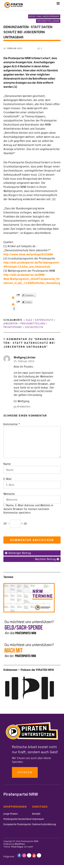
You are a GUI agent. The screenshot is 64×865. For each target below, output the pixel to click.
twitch (29, 855)
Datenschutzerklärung (44, 824)
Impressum (38, 819)
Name (7, 464)
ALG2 (29, 319)
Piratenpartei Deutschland (17, 819)
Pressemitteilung (32, 323)
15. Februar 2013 (24, 361)
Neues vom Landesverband (44, 16)
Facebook (19, 855)
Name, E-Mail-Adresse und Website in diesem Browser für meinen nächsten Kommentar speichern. (28, 509)
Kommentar (11, 424)
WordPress (20, 844)
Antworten (23, 406)
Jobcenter (10, 323)
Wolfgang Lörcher (24, 357)
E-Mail (7, 479)
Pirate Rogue (17, 846)
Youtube (34, 855)
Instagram (24, 855)
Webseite (9, 494)
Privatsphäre (12, 327)
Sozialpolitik (34, 327)
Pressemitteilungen (48, 21)
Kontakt (36, 813)
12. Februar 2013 (12, 48)
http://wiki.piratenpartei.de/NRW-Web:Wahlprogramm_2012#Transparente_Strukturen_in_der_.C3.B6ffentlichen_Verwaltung (31, 279)
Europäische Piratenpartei (17, 824)
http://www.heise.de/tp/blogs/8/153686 (28, 254)
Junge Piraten (10, 813)
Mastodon (39, 855)
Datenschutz (44, 319)
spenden (24, 772)
